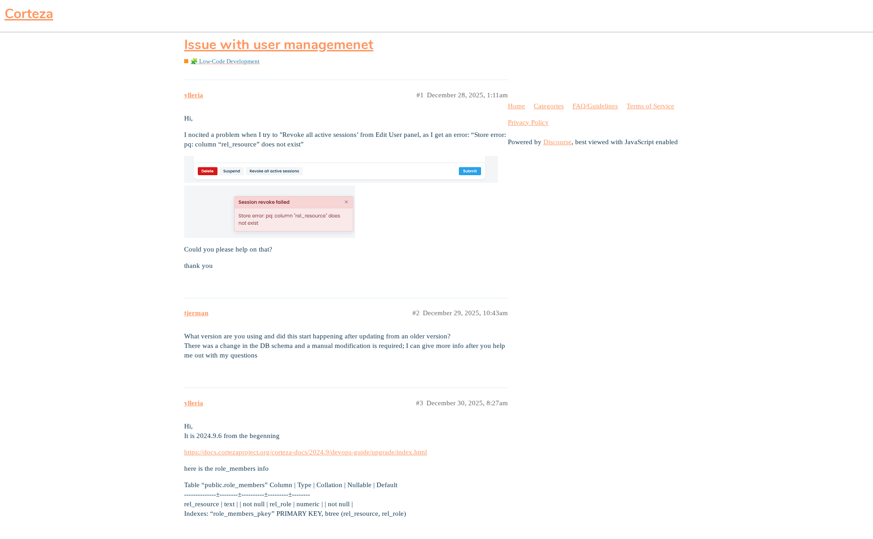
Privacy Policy (528, 122)
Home (516, 106)
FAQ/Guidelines (595, 106)
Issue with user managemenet (278, 44)
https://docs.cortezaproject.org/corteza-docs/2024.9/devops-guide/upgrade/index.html (305, 452)
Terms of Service (650, 106)
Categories (549, 106)
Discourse (557, 142)
